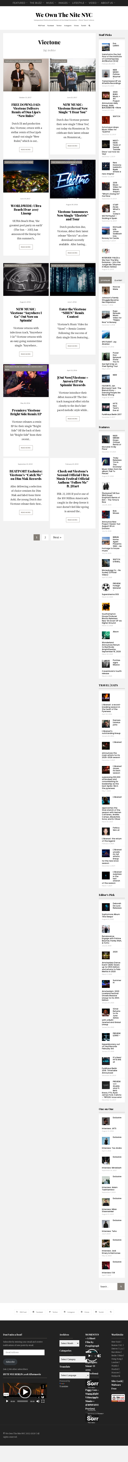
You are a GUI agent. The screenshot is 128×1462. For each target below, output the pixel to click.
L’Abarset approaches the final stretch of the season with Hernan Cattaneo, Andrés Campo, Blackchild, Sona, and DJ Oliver (112, 808)
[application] (25, 1392)
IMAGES (63, 3)
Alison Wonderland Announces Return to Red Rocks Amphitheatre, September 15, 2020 (111, 641)
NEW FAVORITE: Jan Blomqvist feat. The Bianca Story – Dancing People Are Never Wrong (111, 385)
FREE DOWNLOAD (21, 61)
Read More (25, 149)
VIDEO (92, 3)
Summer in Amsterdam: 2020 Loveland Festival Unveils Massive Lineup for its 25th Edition (111, 990)
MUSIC (50, 3)
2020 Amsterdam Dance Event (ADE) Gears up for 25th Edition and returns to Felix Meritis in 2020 (111, 961)
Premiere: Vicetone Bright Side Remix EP (26, 412)
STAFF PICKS (28, 162)
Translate (63, 1386)
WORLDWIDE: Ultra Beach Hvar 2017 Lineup (26, 209)
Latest (119, 280)
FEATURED (19, 3)
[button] (25, 1392)
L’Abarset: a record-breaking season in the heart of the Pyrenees (111, 708)
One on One (106, 1109)
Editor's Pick (107, 895)
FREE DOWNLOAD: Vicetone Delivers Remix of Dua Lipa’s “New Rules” (26, 110)
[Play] (7, 1401)
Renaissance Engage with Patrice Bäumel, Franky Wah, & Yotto (112, 939)
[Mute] (37, 1401)
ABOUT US (107, 3)
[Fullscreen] (42, 1401)
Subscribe (10, 1362)
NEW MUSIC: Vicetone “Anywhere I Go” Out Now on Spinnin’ (26, 314)
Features (104, 427)
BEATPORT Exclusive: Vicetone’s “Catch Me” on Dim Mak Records (26, 475)
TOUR (79, 162)
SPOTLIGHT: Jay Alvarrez (109, 342)
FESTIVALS (18, 162)
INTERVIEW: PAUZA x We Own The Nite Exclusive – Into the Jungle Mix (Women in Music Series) (111, 262)
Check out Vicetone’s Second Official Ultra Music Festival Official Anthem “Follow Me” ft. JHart (72, 478)
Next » (57, 537)
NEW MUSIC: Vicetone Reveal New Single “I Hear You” (73, 108)
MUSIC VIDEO (63, 266)
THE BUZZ (36, 3)
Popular (106, 280)
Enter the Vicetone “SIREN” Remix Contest (72, 313)
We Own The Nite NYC (64, 14)
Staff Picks (105, 35)
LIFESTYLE (78, 3)
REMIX (38, 61)
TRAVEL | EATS (108, 685)
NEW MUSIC (71, 162)
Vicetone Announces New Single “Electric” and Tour (73, 215)
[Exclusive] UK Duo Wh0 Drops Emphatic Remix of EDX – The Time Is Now (111, 497)
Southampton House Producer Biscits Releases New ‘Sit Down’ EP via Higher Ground (112, 618)
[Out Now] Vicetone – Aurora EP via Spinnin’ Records (72, 381)
